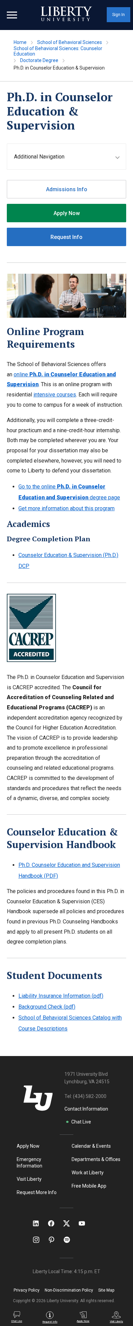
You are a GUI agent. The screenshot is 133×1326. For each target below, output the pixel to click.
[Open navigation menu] (12, 15)
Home (20, 42)
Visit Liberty (29, 1179)
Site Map (106, 1290)
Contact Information (86, 1109)
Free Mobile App (89, 1186)
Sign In (118, 14)
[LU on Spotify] (69, 1240)
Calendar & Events (91, 1146)
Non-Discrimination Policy (69, 1290)
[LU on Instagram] (39, 1240)
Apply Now (67, 213)
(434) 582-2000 (89, 1096)
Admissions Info (66, 189)
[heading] (70, 156)
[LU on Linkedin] (39, 1223)
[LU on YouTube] (85, 1223)
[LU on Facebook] (54, 1223)
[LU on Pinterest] (54, 1240)
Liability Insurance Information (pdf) (60, 996)
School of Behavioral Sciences (69, 42)
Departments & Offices (96, 1159)
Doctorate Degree (39, 60)
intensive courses (54, 394)
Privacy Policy (27, 1290)
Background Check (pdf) (46, 1007)
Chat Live (81, 1122)
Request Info (66, 237)
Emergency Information (29, 1163)
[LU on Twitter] (70, 1223)
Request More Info (37, 1192)
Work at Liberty (88, 1172)
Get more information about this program (66, 508)
